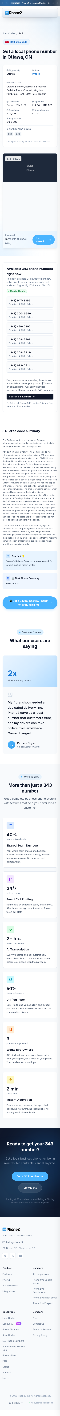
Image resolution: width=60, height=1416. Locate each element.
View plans (30, 1187)
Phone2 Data (9, 1355)
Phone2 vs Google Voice (42, 1282)
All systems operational (42, 1403)
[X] (13, 1256)
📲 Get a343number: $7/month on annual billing (28, 602)
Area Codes (9, 33)
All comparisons (41, 1274)
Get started (40, 240)
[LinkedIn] (5, 1256)
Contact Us (38, 1323)
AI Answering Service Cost (14, 1348)
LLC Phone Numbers (13, 1340)
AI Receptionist (10, 1285)
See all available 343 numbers (35, 390)
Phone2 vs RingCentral (45, 1297)
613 (10, 134)
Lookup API (11, 1323)
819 (18, 134)
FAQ (5, 1361)
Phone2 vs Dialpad (42, 1303)
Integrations (9, 1291)
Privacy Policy (40, 1335)
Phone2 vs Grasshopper (39, 1290)
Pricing (6, 1280)
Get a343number (28, 1176)
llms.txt (6, 1378)
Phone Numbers (11, 1329)
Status (6, 1366)
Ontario (36, 73)
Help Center (9, 1318)
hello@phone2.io (15, 1242)
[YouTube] (20, 1256)
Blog (35, 1318)
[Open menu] (53, 13)
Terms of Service (42, 1329)
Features (7, 1274)
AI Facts (7, 1372)
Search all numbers (20, 396)
